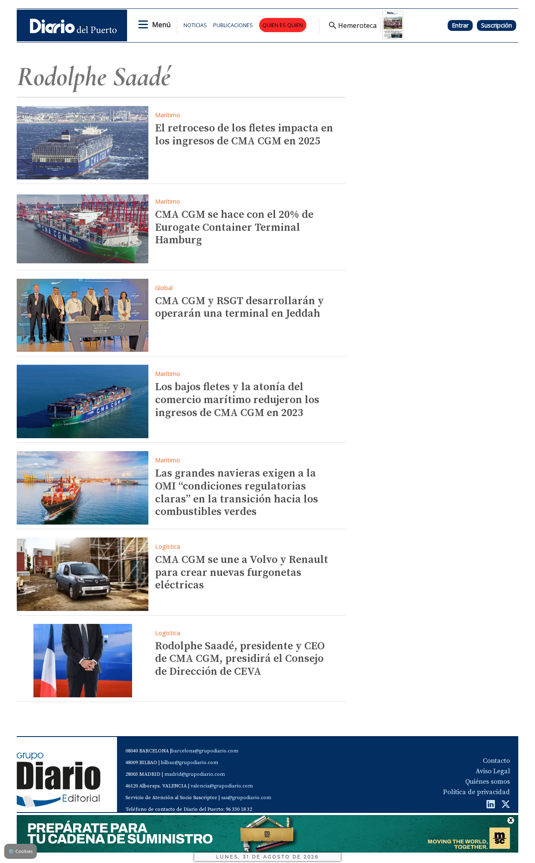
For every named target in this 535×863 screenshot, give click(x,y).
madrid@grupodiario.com (194, 774)
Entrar (460, 25)
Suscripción (496, 25)
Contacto (496, 761)
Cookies (20, 851)
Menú (161, 24)
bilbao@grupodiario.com (189, 763)
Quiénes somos (487, 781)
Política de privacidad (476, 792)
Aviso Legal (493, 771)
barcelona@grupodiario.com (204, 751)
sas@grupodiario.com (246, 798)
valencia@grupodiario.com (222, 786)
